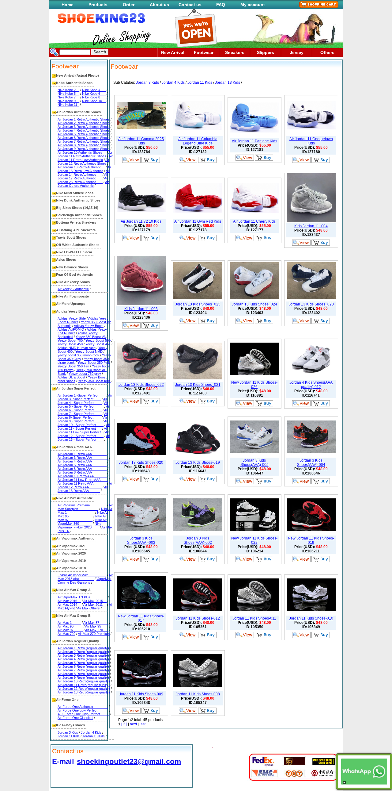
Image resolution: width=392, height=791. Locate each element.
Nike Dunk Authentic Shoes (78, 200)
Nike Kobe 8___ (94, 97)
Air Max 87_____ (95, 622)
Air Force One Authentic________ (83, 706)
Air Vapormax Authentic (75, 538)
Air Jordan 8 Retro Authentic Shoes (84, 145)
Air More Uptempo (70, 303)
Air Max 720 (66, 633)
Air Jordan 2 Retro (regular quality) (83, 652)
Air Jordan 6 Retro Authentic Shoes (84, 138)
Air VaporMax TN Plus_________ (82, 597)
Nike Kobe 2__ (68, 90)
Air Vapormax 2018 (71, 568)
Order (128, 4)
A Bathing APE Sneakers (76, 230)
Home (68, 4)
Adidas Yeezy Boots (89, 326)
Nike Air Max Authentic (74, 498)
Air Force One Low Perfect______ (83, 710)
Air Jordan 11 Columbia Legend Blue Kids (197, 141)
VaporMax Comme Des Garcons (84, 580)
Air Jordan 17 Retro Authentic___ (83, 176)
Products (98, 4)
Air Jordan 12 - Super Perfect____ (83, 434)
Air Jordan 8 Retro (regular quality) (83, 674)
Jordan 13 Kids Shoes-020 (141, 462)
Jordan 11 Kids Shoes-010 (311, 618)
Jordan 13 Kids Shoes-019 (197, 462)
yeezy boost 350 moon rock (78, 355)
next (133, 724)
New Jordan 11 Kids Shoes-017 (141, 618)
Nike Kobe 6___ (94, 93)
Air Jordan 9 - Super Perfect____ (82, 419)
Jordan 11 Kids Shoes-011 (254, 618)
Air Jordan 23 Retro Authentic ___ (83, 180)
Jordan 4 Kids (91, 732)
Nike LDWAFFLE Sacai (74, 252)
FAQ (220, 4)
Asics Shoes (66, 259)
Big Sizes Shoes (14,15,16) (77, 207)
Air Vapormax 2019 (71, 561)
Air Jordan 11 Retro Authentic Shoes (85, 154)
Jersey (296, 52)
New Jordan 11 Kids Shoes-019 (311, 540)
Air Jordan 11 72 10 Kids (141, 221)
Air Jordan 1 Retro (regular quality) (83, 648)
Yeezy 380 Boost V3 (91, 337)
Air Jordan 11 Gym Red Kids (197, 221)
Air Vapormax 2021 (71, 546)
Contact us (190, 4)
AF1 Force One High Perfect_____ (83, 714)
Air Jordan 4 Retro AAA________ (82, 461)
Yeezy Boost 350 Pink (93, 362)
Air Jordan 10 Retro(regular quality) (84, 681)
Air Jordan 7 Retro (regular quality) (83, 670)
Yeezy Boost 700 (70, 340)
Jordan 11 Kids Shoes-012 (198, 618)
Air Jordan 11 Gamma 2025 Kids (141, 141)
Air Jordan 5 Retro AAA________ (82, 465)
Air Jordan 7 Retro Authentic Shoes (84, 141)
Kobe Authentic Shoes (74, 83)
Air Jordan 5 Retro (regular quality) (83, 663)
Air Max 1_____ (69, 622)
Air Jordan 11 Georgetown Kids (311, 141)
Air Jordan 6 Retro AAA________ (82, 468)
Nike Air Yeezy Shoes (73, 282)
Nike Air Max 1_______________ (85, 510)
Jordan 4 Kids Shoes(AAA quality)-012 (311, 384)
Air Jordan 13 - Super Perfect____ (84, 437)
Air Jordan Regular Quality (77, 641)
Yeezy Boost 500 (98, 340)
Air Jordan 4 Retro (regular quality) (83, 659)
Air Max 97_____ (70, 630)
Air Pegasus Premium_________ (82, 505)
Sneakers (234, 52)
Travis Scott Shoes (71, 237)
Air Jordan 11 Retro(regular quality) (84, 685)
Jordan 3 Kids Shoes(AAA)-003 (141, 540)
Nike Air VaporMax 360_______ (82, 521)
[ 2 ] (124, 724)
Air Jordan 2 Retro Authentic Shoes (84, 123)
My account (252, 4)
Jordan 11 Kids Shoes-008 (198, 694)
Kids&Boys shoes (70, 725)
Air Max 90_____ (70, 626)
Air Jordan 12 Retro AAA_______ (85, 485)
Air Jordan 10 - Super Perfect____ (83, 423)
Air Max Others (88, 608)
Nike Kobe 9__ (68, 101)
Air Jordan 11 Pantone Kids (254, 141)
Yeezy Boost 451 (98, 344)
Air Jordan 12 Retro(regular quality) (84, 688)
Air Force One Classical (75, 718)
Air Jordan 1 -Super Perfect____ (82, 395)
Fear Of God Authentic (74, 274)
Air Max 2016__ (69, 601)
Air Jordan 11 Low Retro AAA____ (83, 480)
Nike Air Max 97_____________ (82, 518)
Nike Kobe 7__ (68, 97)
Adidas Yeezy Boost (72, 311)
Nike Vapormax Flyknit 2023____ (79, 525)
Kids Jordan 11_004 (311, 226)
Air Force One (67, 699)
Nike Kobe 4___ (94, 90)
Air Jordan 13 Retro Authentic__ (81, 167)
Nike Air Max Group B (73, 615)
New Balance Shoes (72, 267)
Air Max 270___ (96, 630)
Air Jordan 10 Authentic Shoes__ (82, 152)
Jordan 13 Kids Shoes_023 (311, 304)
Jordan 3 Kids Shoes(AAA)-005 (254, 462)
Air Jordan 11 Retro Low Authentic (85, 158)
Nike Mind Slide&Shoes (74, 193)
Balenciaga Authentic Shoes (79, 215)
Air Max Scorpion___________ (85, 507)
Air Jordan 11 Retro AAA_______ (82, 483)
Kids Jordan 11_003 (141, 309)
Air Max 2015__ (95, 601)
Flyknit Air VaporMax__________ (82, 575)
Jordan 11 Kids (69, 736)
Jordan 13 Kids (93, 736)
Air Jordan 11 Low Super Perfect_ (83, 430)
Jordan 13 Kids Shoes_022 (141, 384)
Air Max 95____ (96, 626)
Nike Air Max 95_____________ (83, 514)
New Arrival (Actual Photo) (77, 75)
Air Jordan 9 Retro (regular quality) (83, 677)
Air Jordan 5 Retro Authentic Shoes (84, 134)
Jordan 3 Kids (68, 732)
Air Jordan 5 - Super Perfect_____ (83, 404)
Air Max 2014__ (69, 604)
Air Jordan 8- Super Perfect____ (83, 415)
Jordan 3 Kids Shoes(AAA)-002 (198, 540)
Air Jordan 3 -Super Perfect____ (85, 397)
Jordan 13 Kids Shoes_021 (198, 384)
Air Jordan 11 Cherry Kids (254, 221)
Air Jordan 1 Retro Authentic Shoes (84, 119)
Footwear (203, 52)
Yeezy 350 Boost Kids (94, 381)
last (142, 724)
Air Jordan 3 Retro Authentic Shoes (84, 127)
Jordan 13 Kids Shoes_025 (198, 304)
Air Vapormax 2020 (71, 553)
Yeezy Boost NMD (89, 351)
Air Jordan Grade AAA (74, 447)
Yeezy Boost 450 (70, 344)
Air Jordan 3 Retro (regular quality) (83, 655)
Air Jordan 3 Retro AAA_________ (83, 457)
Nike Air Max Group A (73, 590)
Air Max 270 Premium (94, 633)
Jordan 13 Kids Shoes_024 (254, 304)
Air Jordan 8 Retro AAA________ (82, 472)
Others (327, 52)
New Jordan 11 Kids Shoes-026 (254, 384)
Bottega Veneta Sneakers (76, 222)
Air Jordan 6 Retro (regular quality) (83, 666)
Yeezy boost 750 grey (85, 373)
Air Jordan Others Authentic (83, 183)
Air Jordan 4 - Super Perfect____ (82, 401)
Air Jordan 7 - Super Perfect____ (83, 412)
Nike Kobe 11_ (68, 104)
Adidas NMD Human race (77, 348)
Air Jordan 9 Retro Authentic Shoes (84, 149)
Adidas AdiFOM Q (71, 329)
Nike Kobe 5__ (68, 93)
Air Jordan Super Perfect (76, 388)
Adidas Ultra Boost (71, 377)
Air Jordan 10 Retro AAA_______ (82, 476)
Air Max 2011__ (94, 604)
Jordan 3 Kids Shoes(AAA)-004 (311, 462)
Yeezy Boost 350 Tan (73, 366)
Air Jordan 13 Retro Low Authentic (84, 169)
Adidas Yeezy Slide (72, 318)
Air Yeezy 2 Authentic (73, 289)
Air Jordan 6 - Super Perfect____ (84, 408)
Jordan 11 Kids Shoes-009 (141, 694)
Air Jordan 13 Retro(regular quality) (84, 692)
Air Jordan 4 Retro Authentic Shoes (84, 130)
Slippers (265, 52)
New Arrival (172, 52)
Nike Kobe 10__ (94, 101)
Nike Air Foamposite (72, 296)
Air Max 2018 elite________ (85, 577)
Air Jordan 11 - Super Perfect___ (84, 426)
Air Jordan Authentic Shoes (78, 112)
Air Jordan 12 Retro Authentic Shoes (83, 161)
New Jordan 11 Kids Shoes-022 (254, 540)
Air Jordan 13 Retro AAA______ (83, 489)
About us (159, 4)
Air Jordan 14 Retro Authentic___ (84, 172)
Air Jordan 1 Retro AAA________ (82, 454)
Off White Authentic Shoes (77, 245)
